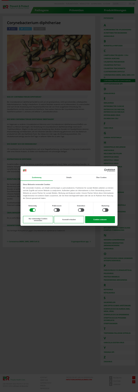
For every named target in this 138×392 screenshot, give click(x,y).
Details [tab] (69, 177)
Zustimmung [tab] (37, 177)
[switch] (57, 210)
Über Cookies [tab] (101, 177)
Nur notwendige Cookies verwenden (38, 219)
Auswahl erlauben (69, 220)
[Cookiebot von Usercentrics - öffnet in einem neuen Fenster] (105, 170)
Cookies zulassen (100, 220)
